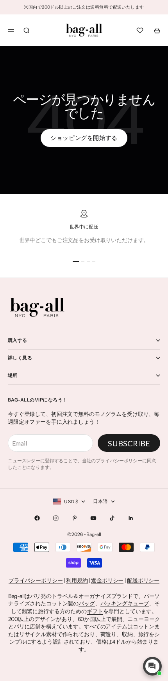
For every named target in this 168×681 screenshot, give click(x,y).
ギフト (95, 611)
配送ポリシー (143, 580)
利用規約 (77, 580)
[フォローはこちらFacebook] (37, 518)
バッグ (87, 603)
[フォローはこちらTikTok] (112, 518)
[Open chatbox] (152, 666)
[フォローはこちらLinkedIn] (131, 518)
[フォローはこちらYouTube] (93, 518)
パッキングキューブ (124, 603)
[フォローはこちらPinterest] (74, 518)
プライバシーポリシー (36, 580)
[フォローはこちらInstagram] (56, 518)
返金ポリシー (107, 580)
